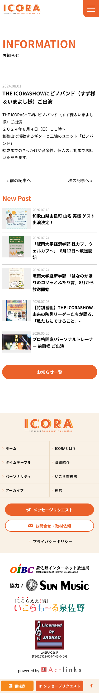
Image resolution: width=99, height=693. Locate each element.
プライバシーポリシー (52, 541)
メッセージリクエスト (62, 686)
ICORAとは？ (65, 448)
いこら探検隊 (66, 476)
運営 (58, 490)
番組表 (20, 686)
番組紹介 (62, 462)
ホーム (11, 448)
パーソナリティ (18, 476)
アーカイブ (15, 490)
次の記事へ (78, 180)
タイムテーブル (18, 462)
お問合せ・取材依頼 (53, 526)
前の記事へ (20, 180)
